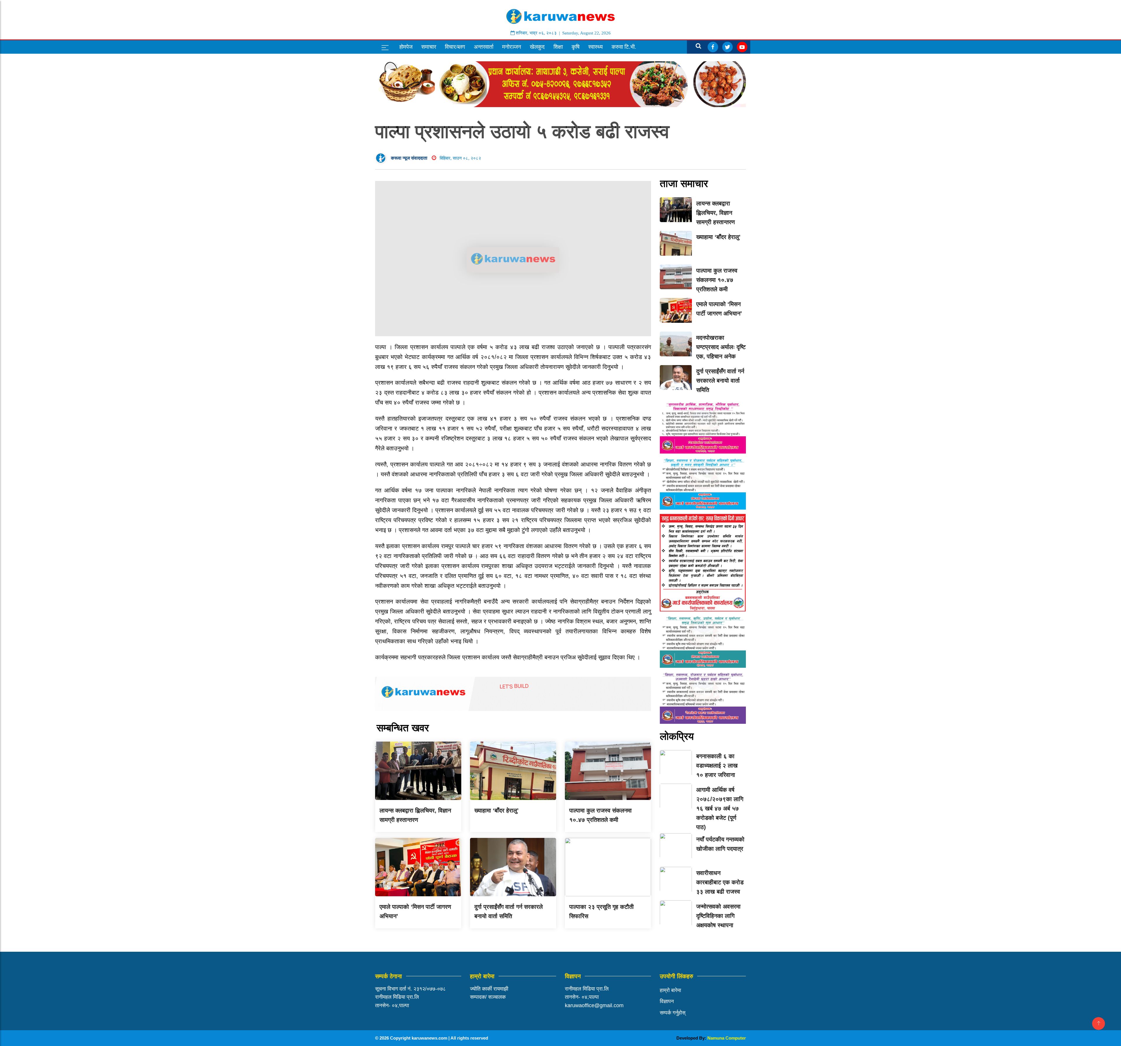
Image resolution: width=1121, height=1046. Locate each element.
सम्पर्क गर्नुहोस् (672, 1013)
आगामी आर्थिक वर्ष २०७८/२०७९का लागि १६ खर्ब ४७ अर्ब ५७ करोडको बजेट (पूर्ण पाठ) (719, 808)
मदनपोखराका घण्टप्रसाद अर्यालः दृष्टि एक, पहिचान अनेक (721, 347)
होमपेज (405, 47)
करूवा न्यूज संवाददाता (409, 158)
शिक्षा (558, 47)
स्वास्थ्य (595, 47)
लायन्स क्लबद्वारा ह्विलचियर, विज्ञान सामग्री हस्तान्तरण (715, 212)
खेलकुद (537, 47)
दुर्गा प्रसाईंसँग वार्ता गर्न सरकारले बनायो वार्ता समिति (720, 380)
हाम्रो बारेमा (670, 990)
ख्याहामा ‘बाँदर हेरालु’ (496, 810)
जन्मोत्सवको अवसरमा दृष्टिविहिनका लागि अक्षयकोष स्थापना (718, 915)
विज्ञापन (667, 1001)
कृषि (575, 47)
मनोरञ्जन (511, 47)
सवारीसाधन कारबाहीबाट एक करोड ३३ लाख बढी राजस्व (720, 882)
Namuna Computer (726, 1037)
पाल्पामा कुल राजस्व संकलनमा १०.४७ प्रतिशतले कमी (716, 279)
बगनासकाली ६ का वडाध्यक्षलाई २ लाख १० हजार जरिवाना (717, 765)
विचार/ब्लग (455, 47)
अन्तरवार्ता (483, 47)
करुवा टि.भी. (624, 47)
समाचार (428, 47)
